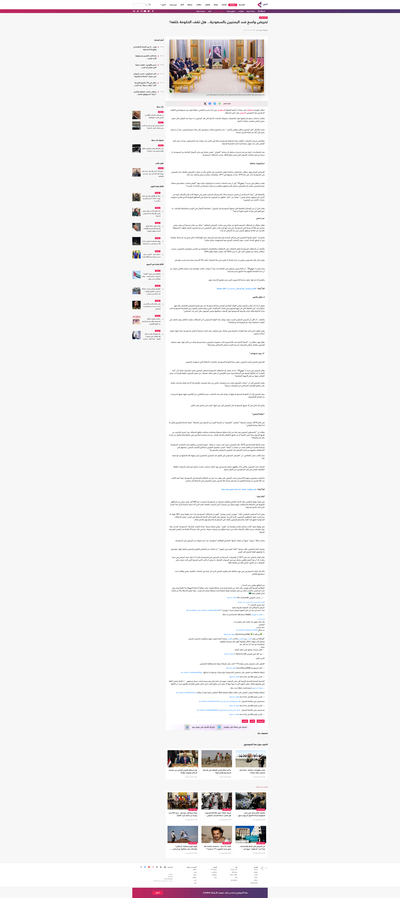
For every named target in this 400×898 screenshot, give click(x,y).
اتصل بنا (170, 876)
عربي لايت (173, 5)
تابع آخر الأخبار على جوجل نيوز (203, 727)
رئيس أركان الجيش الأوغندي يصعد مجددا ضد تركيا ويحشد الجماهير (151, 306)
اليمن (252, 721)
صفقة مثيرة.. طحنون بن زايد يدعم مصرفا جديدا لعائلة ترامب (151, 256)
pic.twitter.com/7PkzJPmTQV (209, 701)
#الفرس (229, 639)
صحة (215, 877)
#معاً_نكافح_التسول (226, 701)
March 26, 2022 (229, 634)
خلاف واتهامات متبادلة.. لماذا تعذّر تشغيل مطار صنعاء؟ (239, 489)
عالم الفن (214, 872)
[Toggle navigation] (149, 4)
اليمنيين (243, 113)
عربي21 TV (214, 869)
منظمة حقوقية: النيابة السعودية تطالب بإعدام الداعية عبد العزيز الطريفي (151, 321)
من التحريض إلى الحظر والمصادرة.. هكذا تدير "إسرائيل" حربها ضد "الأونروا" (252, 848)
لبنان (195, 883)
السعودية (221, 110)
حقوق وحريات (230, 11)
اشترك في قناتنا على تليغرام (235, 727)
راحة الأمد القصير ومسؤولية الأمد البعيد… (145, 57)
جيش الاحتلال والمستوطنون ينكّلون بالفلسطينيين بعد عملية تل (153, 150)
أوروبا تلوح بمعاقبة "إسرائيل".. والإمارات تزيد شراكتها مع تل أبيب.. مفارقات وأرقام (184, 848)
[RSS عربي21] (134, 11)
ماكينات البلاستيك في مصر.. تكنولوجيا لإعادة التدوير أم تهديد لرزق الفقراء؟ (251, 814)
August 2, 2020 (256, 614)
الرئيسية (241, 5)
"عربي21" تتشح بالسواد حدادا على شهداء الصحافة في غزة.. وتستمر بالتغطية (153, 174)
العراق (194, 869)
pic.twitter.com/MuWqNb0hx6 (208, 710)
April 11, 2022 (234, 714)
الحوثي (245, 721)
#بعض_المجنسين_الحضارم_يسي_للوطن (251, 602)
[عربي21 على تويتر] (149, 11)
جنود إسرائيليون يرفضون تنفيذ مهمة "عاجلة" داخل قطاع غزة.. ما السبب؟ (151, 198)
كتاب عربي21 (233, 869)
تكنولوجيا (214, 875)
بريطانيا (194, 877)
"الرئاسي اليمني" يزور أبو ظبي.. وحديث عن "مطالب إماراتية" (236, 288)
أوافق (158, 893)
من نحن (171, 874)
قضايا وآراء (234, 872)
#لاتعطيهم (236, 701)
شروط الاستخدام (168, 879)
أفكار (182, 5)
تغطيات (207, 5)
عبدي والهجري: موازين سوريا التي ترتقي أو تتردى (145, 66)
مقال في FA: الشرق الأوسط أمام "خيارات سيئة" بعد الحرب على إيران (145, 84)
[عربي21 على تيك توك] (138, 11)
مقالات (198, 5)
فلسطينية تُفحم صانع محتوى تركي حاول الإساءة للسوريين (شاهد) (151, 213)
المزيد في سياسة (262, 787)
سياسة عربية (251, 11)
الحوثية (249, 110)
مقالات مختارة (233, 875)
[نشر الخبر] (205, 104)
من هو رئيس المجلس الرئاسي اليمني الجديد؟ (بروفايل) (154, 116)
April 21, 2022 (234, 697)
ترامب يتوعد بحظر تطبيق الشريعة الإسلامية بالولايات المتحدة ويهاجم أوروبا (151, 228)
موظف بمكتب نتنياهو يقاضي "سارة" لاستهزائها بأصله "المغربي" (145, 93)
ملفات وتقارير (218, 11)
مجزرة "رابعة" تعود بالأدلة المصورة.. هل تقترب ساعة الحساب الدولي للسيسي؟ (217, 814)
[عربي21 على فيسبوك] (152, 11)
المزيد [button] (163, 5)
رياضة (216, 5)
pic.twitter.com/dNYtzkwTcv (186, 692)
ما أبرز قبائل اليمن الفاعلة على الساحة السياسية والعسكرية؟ (217, 771)
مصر (195, 880)
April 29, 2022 (231, 668)
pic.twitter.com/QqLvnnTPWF (247, 630)
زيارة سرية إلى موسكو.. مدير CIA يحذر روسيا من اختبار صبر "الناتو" (183, 814)
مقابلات (241, 11)
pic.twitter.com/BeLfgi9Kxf (208, 610)
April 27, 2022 (234, 677)
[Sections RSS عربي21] (165, 867)
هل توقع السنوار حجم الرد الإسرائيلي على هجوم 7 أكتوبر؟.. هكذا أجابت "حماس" (151, 336)
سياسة (232, 5)
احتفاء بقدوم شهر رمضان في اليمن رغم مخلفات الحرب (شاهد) (153, 127)
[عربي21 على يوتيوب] (145, 11)
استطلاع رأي (234, 880)
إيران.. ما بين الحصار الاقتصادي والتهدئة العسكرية (144, 48)
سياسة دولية (201, 11)
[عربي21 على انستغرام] (141, 11)
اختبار (209, 11)
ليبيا (195, 872)
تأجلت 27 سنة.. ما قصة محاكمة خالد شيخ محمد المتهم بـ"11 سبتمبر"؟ (217, 848)
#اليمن (249, 639)
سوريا (194, 875)
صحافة (190, 5)
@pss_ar (195, 610)
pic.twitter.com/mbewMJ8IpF (191, 672)
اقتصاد (224, 5)
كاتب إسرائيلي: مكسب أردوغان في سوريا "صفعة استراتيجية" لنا (145, 75)
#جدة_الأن (261, 619)
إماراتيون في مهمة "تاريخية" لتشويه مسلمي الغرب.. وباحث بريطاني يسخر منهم (150, 276)
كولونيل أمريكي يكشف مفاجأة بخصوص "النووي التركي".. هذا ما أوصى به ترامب (151, 291)
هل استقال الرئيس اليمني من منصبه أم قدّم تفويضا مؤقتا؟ (183, 771)
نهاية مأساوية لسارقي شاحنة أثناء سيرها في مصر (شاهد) (151, 243)
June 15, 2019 (232, 597)
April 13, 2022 (234, 705)
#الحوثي (241, 639)
